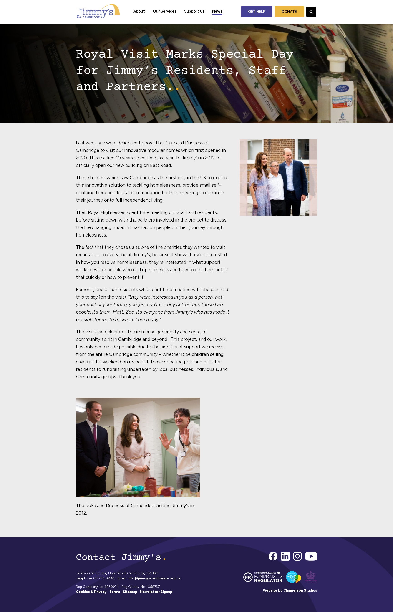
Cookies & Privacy (91, 592)
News (217, 11)
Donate (289, 11)
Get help (256, 11)
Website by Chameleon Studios (290, 590)
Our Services (164, 11)
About (139, 11)
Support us (194, 11)
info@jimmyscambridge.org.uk (154, 578)
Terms (114, 592)
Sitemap (130, 592)
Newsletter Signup (156, 592)
